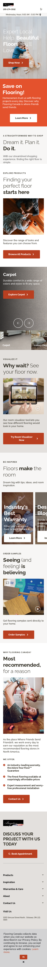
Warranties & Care (13, 889)
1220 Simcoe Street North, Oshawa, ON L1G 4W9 (21, 918)
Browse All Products (19, 254)
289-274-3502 (9, 9)
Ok (23, 957)
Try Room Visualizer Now (22, 438)
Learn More (21, 118)
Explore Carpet (16, 294)
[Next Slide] (29, 323)
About (6, 896)
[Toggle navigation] (41, 9)
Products (8, 875)
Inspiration (9, 882)
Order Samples (16, 634)
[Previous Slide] (18, 323)
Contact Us (14, 799)
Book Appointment (21, 853)
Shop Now (14, 62)
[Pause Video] (37, 408)
